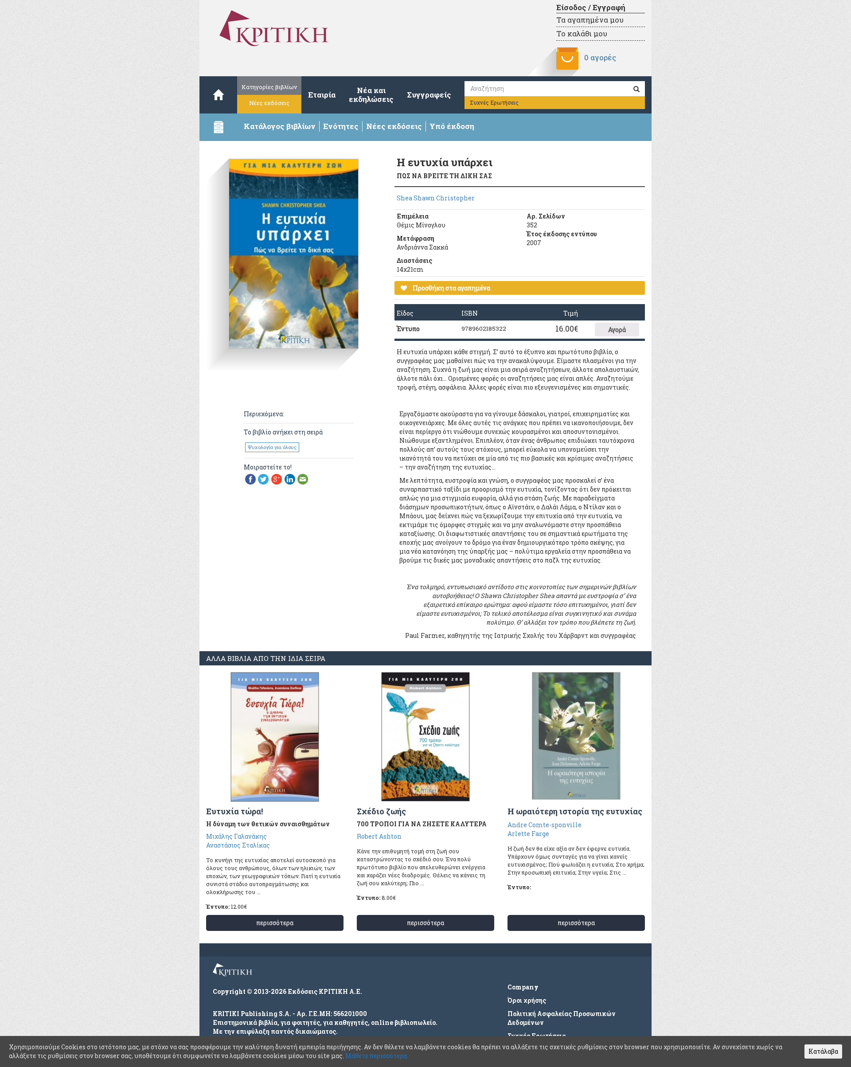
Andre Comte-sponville (544, 825)
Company (523, 987)
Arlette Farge (528, 833)
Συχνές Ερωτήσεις (494, 102)
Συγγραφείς (429, 95)
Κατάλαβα (823, 1051)
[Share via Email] (302, 478)
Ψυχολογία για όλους (272, 447)
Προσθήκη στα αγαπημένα (450, 288)
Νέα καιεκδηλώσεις (371, 94)
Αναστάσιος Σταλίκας (238, 845)
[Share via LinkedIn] (290, 478)
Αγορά (617, 329)
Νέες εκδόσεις (269, 103)
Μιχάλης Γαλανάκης (236, 836)
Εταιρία (322, 95)
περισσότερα (274, 922)
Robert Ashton (379, 836)
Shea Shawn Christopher (436, 198)
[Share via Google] (276, 478)
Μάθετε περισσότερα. (376, 1055)
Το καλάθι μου (581, 33)
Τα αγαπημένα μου (590, 20)
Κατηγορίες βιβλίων (269, 87)
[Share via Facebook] (250, 478)
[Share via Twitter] (263, 478)
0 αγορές (600, 57)
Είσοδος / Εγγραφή (590, 7)
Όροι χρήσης (526, 1000)
